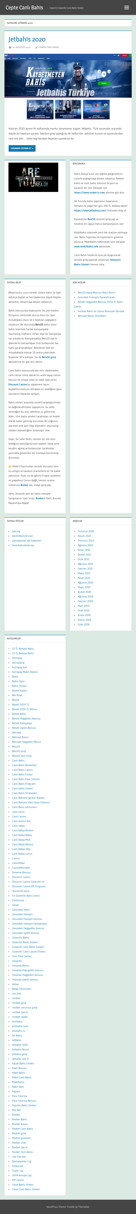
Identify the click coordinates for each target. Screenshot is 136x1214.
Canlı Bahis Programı (24, 783)
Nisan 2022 (84, 549)
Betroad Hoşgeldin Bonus (26, 741)
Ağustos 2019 (85, 596)
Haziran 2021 (85, 568)
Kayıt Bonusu (19, 1068)
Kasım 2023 (84, 536)
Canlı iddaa (18, 825)
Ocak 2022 (83, 559)
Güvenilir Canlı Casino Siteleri (28, 951)
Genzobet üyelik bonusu (25, 933)
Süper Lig (17, 1170)
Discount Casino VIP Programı (29, 886)
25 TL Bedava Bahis (23, 653)
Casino (16, 858)
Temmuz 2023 (86, 540)
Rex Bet (16, 1110)
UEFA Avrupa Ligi (22, 1175)
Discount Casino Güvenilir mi (28, 881)
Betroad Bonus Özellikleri (92, 315)
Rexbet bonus (20, 1124)
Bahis (15, 676)
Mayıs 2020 (84, 587)
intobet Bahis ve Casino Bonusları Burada (101, 311)
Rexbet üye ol (19, 1147)
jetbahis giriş (19, 1054)
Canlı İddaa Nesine (22, 844)
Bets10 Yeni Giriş (22, 755)
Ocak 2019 (84, 610)
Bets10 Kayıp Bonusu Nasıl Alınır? (97, 292)
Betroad (16, 732)
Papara (16, 1091)
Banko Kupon (19, 690)
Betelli (15, 699)
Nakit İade (18, 1086)
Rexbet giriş (19, 1133)
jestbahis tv (18, 1030)
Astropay (17, 658)
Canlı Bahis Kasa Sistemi (26, 779)
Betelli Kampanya (22, 723)
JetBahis (16, 1040)
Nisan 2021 (84, 577)
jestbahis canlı (20, 1026)
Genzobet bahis (21, 909)
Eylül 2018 (84, 624)
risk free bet (19, 1156)
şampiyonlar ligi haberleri (26, 540)
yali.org (16, 531)
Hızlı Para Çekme (21, 956)
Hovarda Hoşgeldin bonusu (27, 974)
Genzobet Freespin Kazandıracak (96, 297)
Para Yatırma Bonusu (24, 1100)
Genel (15, 905)
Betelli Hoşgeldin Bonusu (26, 718)
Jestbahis (17, 1021)
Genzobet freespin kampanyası (29, 923)
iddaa (15, 984)
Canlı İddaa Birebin (23, 830)
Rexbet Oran (19, 1142)
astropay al (18, 662)
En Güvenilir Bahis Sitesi (26, 895)
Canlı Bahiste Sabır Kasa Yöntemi (31, 802)
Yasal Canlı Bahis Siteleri (26, 1189)
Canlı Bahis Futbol (22, 774)
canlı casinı (18, 811)
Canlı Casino (19, 816)
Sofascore (17, 1166)
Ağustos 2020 (85, 582)
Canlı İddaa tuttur (22, 853)
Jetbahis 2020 (27, 39)
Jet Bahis (17, 1035)
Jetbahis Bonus (20, 1049)
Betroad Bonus (20, 737)
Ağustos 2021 (85, 563)
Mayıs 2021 (84, 573)
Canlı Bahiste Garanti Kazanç (28, 797)
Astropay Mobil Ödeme (25, 672)
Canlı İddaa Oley (21, 849)
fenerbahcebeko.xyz (23, 545)
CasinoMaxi (18, 863)
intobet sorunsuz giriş (24, 1007)
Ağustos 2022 (85, 545)
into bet (16, 993)
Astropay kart (19, 667)
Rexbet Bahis (19, 1119)
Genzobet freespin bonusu (27, 919)
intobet (16, 998)
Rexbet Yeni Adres (22, 1152)
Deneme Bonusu (21, 872)
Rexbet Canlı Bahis (22, 1128)
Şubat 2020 (84, 591)
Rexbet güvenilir (21, 1138)
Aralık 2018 (84, 615)
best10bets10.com (22, 536)
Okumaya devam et (21, 148)
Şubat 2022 (84, 554)
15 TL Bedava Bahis (23, 648)
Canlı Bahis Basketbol (24, 765)
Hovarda (17, 960)
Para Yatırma (19, 1096)
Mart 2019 (83, 605)
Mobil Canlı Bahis (21, 1077)
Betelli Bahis (19, 713)
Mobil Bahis (18, 1072)
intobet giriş (19, 1002)
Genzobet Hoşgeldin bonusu (28, 928)
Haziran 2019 (85, 601)
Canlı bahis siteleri (22, 788)
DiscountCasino (21, 891)
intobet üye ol (20, 1012)
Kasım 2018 (84, 619)
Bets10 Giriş (19, 751)
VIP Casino (18, 1180)
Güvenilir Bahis (20, 937)
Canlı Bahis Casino (22, 769)
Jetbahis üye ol (20, 1058)
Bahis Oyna (18, 681)
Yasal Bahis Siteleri (23, 1184)
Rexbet (16, 1114)
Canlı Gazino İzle (21, 821)
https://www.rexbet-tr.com (89, 192)
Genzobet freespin (22, 914)
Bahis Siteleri (19, 685)
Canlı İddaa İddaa (22, 835)
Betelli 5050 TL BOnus (24, 709)
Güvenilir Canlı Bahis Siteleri (28, 946)
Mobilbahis (18, 1082)
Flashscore (18, 900)
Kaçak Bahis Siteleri (23, 1063)
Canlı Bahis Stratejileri (24, 793)
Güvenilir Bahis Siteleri (25, 942)
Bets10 (16, 746)
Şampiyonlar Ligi (22, 1161)
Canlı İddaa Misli (21, 839)
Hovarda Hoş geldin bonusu (28, 970)
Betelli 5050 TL (20, 704)
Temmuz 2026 (86, 531)
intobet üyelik (20, 1016)
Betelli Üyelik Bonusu (24, 727)
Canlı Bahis (18, 760)
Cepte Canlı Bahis (24, 7)
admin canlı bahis (49, 47)
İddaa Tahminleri (21, 988)
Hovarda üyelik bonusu (25, 979)
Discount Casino (17, 384)
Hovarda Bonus (20, 965)
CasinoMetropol (21, 867)
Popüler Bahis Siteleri (24, 1105)
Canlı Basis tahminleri (24, 807)
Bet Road (17, 695)
